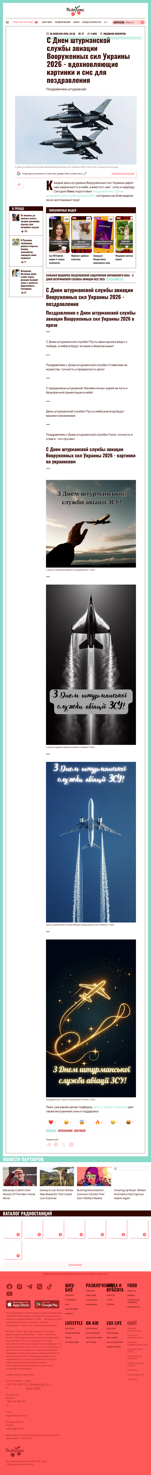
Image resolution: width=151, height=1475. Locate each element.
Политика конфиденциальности (136, 1343)
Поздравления (72, 1333)
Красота (111, 1295)
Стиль (110, 1300)
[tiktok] (49, 1286)
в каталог (75, 1265)
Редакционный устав (134, 1350)
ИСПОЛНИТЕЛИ (93, 1333)
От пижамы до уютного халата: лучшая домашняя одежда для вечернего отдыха (30, 221)
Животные (91, 1295)
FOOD (132, 1285)
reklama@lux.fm (15, 1428)
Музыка (69, 1313)
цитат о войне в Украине (110, 1107)
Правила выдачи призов (135, 1364)
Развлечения (62, 22)
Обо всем (80, 1130)
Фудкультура (133, 1307)
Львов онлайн (114, 1347)
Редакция (132, 1379)
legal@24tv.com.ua (16, 1415)
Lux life (114, 1323)
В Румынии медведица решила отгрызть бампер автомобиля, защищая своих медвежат (29, 249)
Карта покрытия (115, 1342)
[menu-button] (7, 22)
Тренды (110, 1304)
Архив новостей (135, 1375)
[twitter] (63, 1144)
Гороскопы (91, 1300)
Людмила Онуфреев (114, 34)
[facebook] (56, 1144)
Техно (68, 1338)
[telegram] (48, 1144)
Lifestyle (51, 1130)
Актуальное (65, 1130)
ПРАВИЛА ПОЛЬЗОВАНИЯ (134, 1329)
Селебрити (70, 1300)
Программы (112, 1333)
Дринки (131, 1295)
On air (92, 1323)
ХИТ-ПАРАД (91, 1342)
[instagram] (19, 1286)
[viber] (71, 1144)
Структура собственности (135, 1336)
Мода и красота (91, 22)
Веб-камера (112, 1338)
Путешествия (72, 1342)
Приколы (90, 1291)
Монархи (69, 1295)
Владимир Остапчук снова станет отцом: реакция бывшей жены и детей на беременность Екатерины (29, 279)
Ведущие (111, 1328)
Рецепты (131, 1291)
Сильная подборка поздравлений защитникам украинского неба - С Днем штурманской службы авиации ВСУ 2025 (90, 277)
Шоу (67, 1304)
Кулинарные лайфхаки (133, 1301)
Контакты (132, 1370)
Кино (76, 22)
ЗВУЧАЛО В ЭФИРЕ (94, 1338)
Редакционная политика (134, 1357)
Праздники (91, 1304)
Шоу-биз (47, 22)
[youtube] (9, 1293)
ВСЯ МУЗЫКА (91, 1328)
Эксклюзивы (71, 1309)
